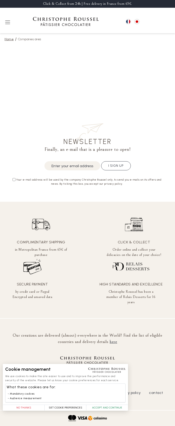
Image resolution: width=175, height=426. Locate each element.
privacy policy (129, 393)
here (113, 341)
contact (156, 393)
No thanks (23, 407)
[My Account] (156, 22)
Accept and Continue (107, 407)
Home (9, 39)
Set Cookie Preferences (65, 407)
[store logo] (66, 22)
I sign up (116, 166)
